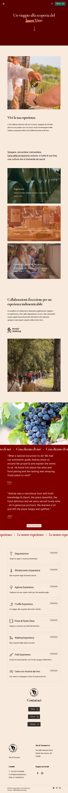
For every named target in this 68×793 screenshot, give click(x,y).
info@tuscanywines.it (18, 774)
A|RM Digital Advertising (19, 790)
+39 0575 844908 (17, 771)
